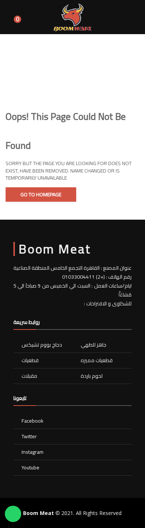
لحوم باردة (92, 376)
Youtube (30, 467)
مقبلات (29, 376)
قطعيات (30, 360)
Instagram (33, 452)
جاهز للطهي (93, 345)
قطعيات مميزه (97, 360)
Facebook (33, 421)
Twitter (29, 436)
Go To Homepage (40, 194)
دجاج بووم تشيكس (42, 345)
